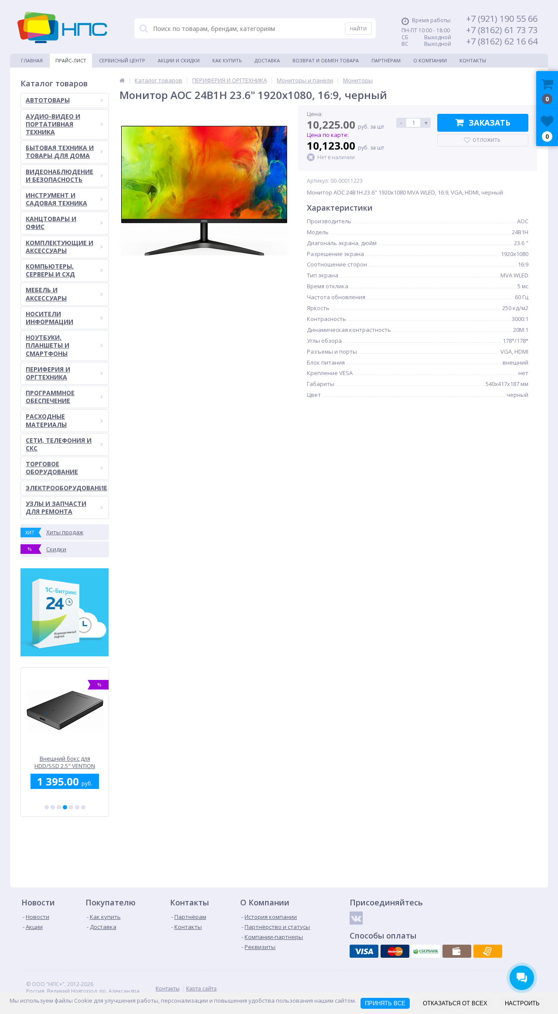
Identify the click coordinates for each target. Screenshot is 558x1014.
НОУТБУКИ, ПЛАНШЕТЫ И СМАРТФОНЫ (47, 345)
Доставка (267, 60)
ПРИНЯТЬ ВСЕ (385, 1003)
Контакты (472, 60)
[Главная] (122, 80)
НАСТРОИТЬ (522, 1003)
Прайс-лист (70, 60)
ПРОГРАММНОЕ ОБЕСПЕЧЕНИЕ (50, 397)
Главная (32, 60)
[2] (53, 807)
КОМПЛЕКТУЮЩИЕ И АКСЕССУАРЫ (59, 247)
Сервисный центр (122, 60)
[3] (59, 807)
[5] (71, 807)
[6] (77, 807)
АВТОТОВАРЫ (48, 100)
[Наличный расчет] (456, 951)
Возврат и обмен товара (326, 60)
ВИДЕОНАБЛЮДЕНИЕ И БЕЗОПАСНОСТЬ (59, 175)
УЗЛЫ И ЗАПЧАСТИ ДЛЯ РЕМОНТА (56, 507)
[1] (46, 807)
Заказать (489, 122)
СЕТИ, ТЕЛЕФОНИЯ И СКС (59, 444)
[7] (83, 807)
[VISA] (364, 951)
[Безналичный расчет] (487, 951)
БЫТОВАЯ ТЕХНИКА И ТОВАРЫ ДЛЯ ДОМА (60, 151)
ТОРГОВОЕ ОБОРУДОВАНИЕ (52, 468)
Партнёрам (386, 60)
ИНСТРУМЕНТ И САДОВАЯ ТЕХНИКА (56, 199)
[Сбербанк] (426, 951)
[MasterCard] (395, 951)
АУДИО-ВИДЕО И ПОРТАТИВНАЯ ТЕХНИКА (53, 124)
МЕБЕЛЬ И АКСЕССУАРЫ (46, 294)
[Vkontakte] (356, 918)
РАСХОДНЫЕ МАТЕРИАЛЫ (46, 420)
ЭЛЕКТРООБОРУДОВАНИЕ (66, 488)
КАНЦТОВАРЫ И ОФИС (51, 223)
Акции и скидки (179, 60)
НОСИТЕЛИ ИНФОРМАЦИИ (49, 318)
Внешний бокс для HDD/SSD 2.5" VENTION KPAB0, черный (64, 762)
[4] (65, 807)
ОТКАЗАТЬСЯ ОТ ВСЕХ (455, 1003)
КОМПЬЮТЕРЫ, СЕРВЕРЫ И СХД (50, 270)
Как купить (227, 60)
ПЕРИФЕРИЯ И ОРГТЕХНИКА (48, 373)
